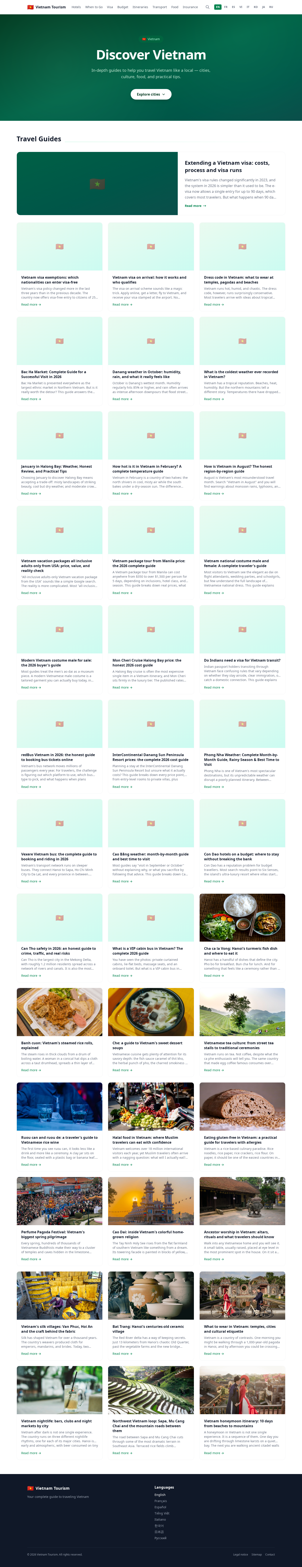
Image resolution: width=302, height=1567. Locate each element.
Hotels (76, 7)
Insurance (190, 7)
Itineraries (140, 7)
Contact (270, 1554)
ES (233, 7)
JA (263, 7)
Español (160, 1507)
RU (271, 7)
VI (240, 7)
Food (174, 7)
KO (256, 7)
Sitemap (257, 1554)
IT (248, 7)
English (160, 1495)
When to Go (94, 7)
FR (225, 7)
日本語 (159, 1532)
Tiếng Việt (162, 1513)
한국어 (159, 1525)
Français (161, 1501)
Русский (160, 1538)
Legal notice (240, 1554)
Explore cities (148, 94)
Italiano (160, 1519)
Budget (122, 7)
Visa (110, 7)
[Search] (208, 7)
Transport (160, 7)
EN (218, 7)
